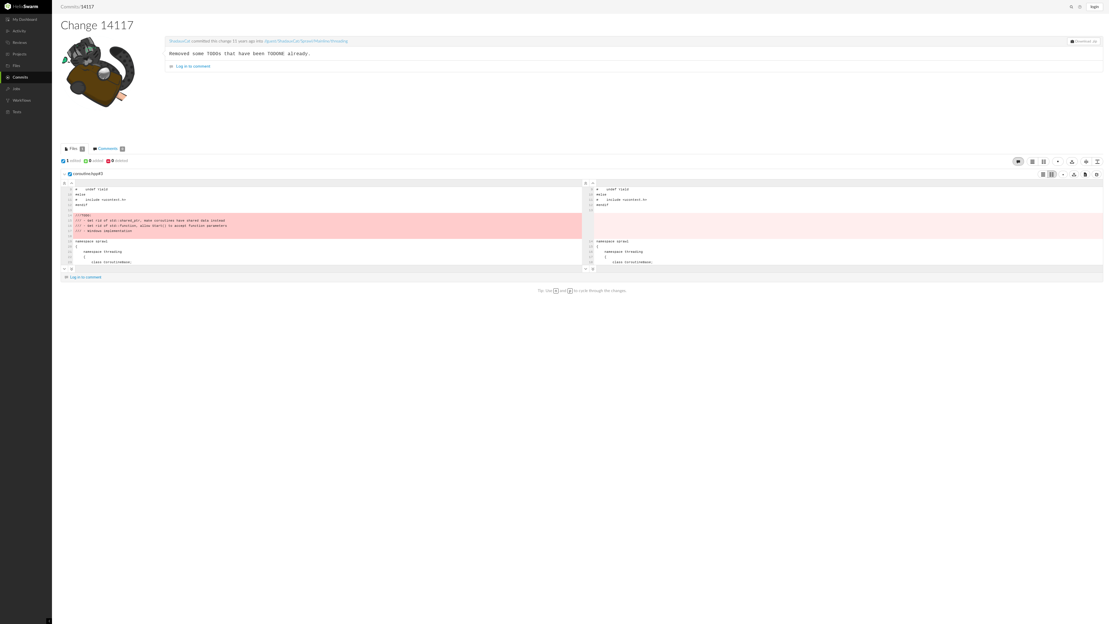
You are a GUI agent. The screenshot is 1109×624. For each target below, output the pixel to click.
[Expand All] (1097, 161)
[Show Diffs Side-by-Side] (1044, 161)
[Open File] (1096, 174)
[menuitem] (26, 19)
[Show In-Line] (1042, 174)
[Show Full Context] (1085, 174)
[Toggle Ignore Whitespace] (1072, 161)
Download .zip (1085, 41)
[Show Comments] (1018, 161)
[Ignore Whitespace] (1074, 174)
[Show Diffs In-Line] (1032, 161)
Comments (110, 149)
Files (75, 149)
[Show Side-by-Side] (1052, 174)
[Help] (1080, 7)
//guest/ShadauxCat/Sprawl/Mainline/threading (306, 41)
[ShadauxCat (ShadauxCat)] (110, 85)
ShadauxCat (179, 41)
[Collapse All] (1086, 161)
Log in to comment (193, 66)
